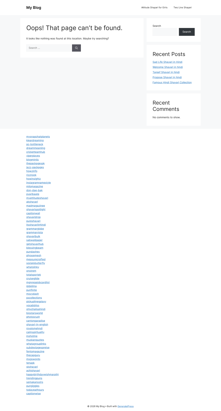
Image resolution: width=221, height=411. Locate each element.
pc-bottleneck (34, 144)
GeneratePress (126, 406)
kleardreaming (35, 140)
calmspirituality (35, 332)
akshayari (32, 201)
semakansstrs (34, 382)
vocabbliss (32, 305)
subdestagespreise (37, 347)
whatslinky (32, 267)
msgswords (33, 359)
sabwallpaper (34, 240)
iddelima (31, 286)
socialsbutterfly (35, 263)
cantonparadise (35, 320)
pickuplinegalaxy (36, 301)
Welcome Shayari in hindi (168, 67)
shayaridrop (33, 217)
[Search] (76, 48)
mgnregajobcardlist (38, 282)
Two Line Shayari (182, 7)
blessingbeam (34, 247)
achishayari (33, 370)
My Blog (33, 7)
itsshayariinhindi (36, 224)
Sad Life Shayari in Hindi (167, 61)
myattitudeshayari (37, 197)
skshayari (32, 366)
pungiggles (32, 385)
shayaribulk (33, 236)
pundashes (33, 251)
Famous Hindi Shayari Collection (172, 82)
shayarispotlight (35, 209)
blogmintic (32, 159)
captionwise (33, 393)
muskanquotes (35, 339)
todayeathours (35, 389)
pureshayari (33, 220)
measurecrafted (36, 259)
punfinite (31, 290)
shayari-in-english (37, 324)
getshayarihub (35, 244)
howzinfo (31, 171)
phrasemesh (33, 255)
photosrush (33, 316)
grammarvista (34, 232)
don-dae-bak (34, 190)
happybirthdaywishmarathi (42, 374)
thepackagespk (35, 163)
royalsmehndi (34, 328)
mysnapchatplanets (38, 136)
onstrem (31, 270)
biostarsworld (34, 313)
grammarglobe (35, 228)
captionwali (33, 213)
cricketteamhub (35, 151)
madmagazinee (35, 205)
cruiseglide (32, 278)
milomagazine (34, 186)
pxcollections (34, 297)
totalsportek (33, 274)
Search (157, 25)
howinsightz (33, 178)
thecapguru (33, 355)
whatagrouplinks (36, 343)
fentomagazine (35, 351)
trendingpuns (34, 378)
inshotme (31, 336)
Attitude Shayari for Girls (154, 7)
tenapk (30, 362)
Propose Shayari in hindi (167, 77)
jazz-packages (35, 167)
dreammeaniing (35, 148)
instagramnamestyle (38, 182)
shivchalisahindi (35, 309)
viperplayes (33, 155)
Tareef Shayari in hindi (166, 72)
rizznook (31, 174)
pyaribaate (32, 194)
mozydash (32, 293)
